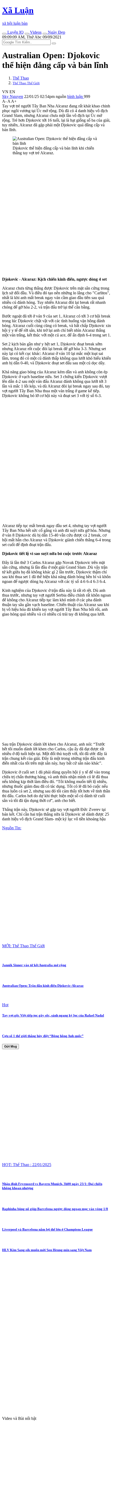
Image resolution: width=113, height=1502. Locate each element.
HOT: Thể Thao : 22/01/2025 (26, 1164)
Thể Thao (21, 78)
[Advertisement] (56, 216)
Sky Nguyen (12, 96)
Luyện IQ (15, 32)
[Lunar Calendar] (45, 33)
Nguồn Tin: (11, 828)
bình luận (75, 96)
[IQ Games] (4, 33)
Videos (35, 32)
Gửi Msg (10, 1046)
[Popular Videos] (27, 33)
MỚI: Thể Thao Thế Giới (23, 946)
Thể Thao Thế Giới (26, 83)
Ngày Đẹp (56, 32)
